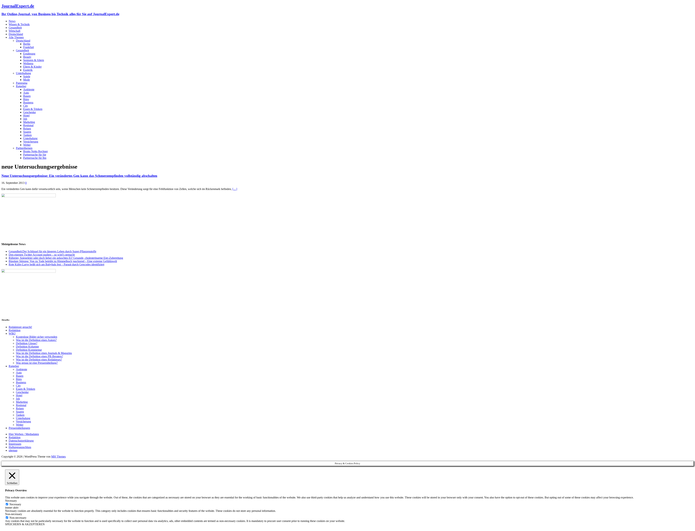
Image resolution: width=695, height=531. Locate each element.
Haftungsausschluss (20, 447)
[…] (234, 189)
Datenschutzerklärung (21, 440)
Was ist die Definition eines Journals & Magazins (44, 353)
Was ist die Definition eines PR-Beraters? (39, 356)
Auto (26, 92)
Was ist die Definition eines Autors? (36, 340)
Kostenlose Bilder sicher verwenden (36, 336)
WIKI (12, 333)
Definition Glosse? (26, 343)
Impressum (15, 443)
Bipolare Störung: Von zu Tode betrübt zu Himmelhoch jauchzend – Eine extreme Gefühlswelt (63, 261)
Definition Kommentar (29, 349)
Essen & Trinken (32, 109)
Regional (28, 125)
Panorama (21, 82)
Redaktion (14, 330)
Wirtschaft (14, 30)
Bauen (27, 96)
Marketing (29, 122)
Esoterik (28, 69)
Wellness (28, 63)
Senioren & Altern (33, 60)
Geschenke (29, 112)
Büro (26, 99)
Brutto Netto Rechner (35, 151)
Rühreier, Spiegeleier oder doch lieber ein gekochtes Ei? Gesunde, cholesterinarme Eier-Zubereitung (66, 257)
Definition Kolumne (27, 346)
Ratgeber (21, 86)
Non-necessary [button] (13, 514)
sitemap (13, 450)
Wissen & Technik (19, 24)
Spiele (26, 76)
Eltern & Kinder (32, 66)
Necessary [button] (11, 500)
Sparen (27, 131)
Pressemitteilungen (19, 428)
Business (28, 102)
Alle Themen (16, 37)
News (12, 21)
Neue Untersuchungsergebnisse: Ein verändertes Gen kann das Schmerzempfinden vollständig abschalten (79, 176)
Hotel (26, 115)
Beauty (27, 56)
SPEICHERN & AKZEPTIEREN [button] (25, 524)
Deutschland (16, 34)
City (25, 105)
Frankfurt (28, 47)
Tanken (27, 135)
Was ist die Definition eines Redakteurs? (39, 359)
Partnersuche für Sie (34, 154)
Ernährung (29, 53)
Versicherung (30, 141)
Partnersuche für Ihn (34, 157)
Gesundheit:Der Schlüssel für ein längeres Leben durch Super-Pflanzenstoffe (52, 251)
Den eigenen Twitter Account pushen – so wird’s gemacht (42, 254)
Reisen (27, 128)
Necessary (15, 504)
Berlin (26, 43)
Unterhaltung (23, 73)
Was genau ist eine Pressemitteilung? (37, 362)
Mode (26, 79)
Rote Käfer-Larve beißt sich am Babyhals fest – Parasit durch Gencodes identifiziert (56, 264)
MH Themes (58, 456)
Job (25, 118)
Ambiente (28, 89)
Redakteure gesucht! (20, 327)
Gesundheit (15, 27)
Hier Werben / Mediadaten (24, 434)
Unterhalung (30, 138)
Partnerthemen (24, 148)
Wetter (27, 144)
